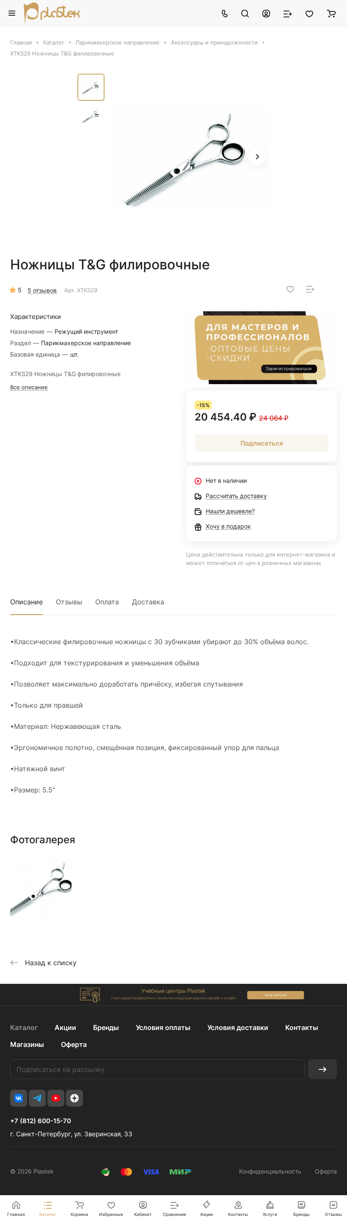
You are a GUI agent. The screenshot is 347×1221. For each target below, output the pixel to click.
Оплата (107, 602)
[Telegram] (37, 1098)
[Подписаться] (322, 1069)
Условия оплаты (163, 1027)
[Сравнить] (310, 289)
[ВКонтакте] (18, 1098)
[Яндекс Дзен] (74, 1098)
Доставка (148, 602)
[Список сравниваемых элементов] (288, 13)
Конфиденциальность (270, 1171)
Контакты (301, 1027)
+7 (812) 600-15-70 (40, 1121)
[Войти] (266, 13)
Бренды (106, 1027)
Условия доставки (237, 1027)
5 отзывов (42, 290)
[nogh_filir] (190, 157)
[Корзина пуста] (331, 13)
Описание (26, 602)
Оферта (74, 1044)
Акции (65, 1027)
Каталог (24, 1027)
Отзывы (69, 602)
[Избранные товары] (309, 13)
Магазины (27, 1044)
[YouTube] (55, 1098)
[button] (256, 156)
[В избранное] (290, 289)
